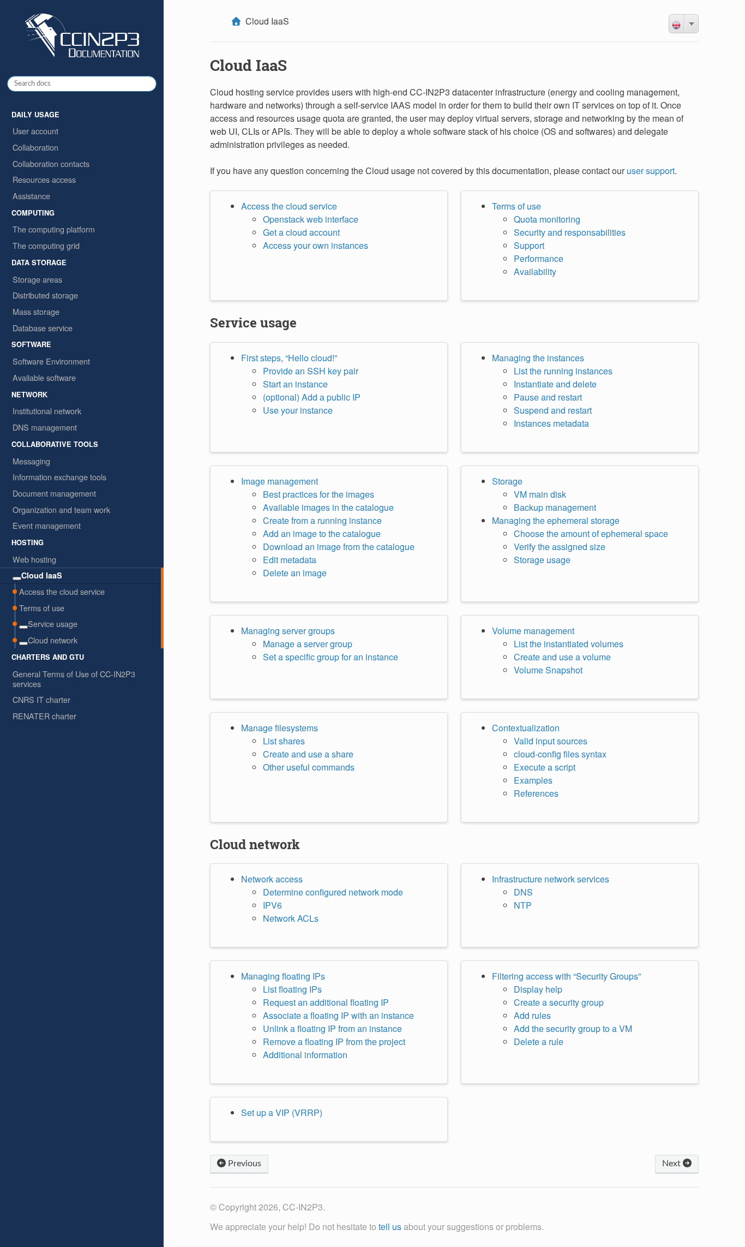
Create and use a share (308, 754)
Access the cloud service (62, 591)
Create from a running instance (322, 520)
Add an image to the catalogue (322, 533)
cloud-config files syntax (560, 754)
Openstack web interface (310, 219)
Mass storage (36, 311)
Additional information (305, 1054)
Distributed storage (45, 295)
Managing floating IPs (283, 976)
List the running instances (563, 371)
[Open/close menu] (17, 578)
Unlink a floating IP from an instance (332, 1028)
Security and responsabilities (570, 232)
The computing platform (54, 229)
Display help (538, 989)
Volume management (533, 630)
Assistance (31, 195)
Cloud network (52, 640)
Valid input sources (550, 741)
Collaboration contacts (51, 163)
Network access (272, 879)
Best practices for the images (318, 494)
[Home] (237, 21)
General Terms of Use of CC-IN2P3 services (74, 678)
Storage (507, 481)
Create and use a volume (562, 657)
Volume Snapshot (548, 670)
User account (35, 130)
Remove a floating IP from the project (334, 1041)
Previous (243, 1163)
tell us (389, 1226)
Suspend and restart (553, 410)
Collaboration (35, 147)
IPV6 (272, 905)
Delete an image (295, 572)
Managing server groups (288, 630)
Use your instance (298, 410)
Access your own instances (315, 245)
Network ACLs (291, 918)
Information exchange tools (59, 476)
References (536, 793)
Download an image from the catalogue (338, 546)
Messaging (31, 461)
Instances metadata (551, 423)
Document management (54, 493)
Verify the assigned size (559, 546)
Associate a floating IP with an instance (338, 1015)
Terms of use (41, 607)
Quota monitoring (547, 219)
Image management (279, 481)
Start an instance (295, 384)
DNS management (45, 427)
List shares (284, 741)
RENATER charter (44, 715)
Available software (44, 377)
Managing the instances (538, 357)
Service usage (52, 623)
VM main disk (540, 494)
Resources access (44, 179)
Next (672, 1163)
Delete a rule (538, 1041)
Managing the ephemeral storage (556, 520)
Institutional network (47, 410)
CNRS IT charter (41, 699)
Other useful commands (309, 767)
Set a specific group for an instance (330, 657)
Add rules (532, 1015)
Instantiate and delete (555, 384)
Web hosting (34, 559)
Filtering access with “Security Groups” (566, 976)
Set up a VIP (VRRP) (281, 1112)
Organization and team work (61, 509)
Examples (533, 780)
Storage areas (37, 279)
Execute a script (544, 767)
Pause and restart (548, 397)
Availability (535, 271)
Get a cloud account (301, 232)
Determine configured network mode (333, 892)
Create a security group (559, 1002)
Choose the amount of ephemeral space (591, 533)
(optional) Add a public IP (312, 397)
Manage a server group (307, 643)
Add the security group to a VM (573, 1028)
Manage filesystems (279, 727)
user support (651, 170)
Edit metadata (289, 559)
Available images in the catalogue (328, 507)
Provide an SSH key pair (310, 371)
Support (529, 245)
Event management (47, 525)
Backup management (555, 507)
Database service (43, 327)
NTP (523, 905)
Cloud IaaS (41, 575)
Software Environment (51, 361)
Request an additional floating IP (326, 1002)
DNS (523, 892)
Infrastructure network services (550, 879)
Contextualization (526, 727)
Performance (538, 258)
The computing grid (46, 245)
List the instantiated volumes (568, 643)
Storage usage (542, 559)
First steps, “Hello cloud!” (289, 357)
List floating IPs (292, 989)
